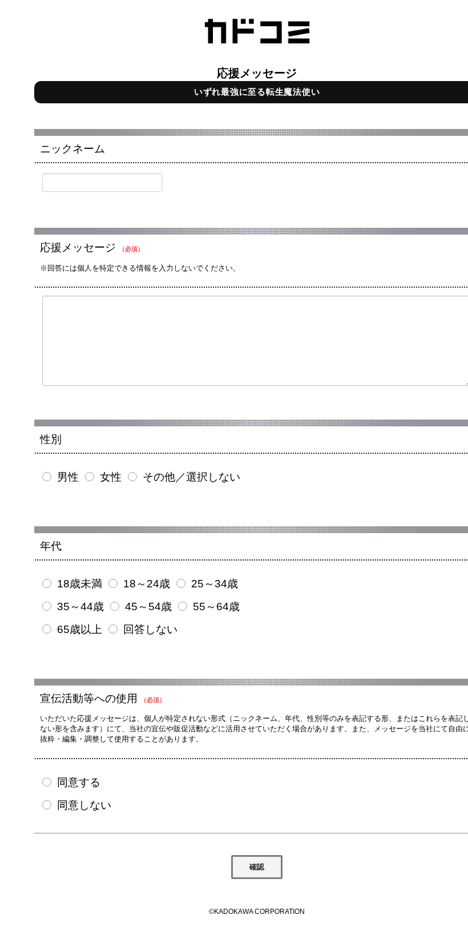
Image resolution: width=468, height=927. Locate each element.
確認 (256, 866)
